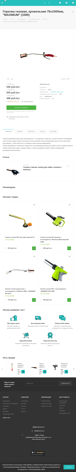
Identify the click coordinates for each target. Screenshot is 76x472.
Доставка (53, 131)
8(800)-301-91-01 (38, 427)
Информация (46, 397)
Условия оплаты (45, 401)
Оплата (42, 131)
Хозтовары (6, 406)
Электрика (6, 411)
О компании (24, 401)
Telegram (38, 446)
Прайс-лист (6, 417)
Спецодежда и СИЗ (8, 414)
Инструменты (6, 401)
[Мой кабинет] (53, 3)
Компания (25, 397)
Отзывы (23, 406)
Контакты (23, 403)
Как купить (31, 131)
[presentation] (2, 369)
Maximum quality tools (57, 92)
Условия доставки (46, 403)
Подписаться (65, 383)
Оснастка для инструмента (10, 403)
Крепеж (5, 408)
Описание (8, 131)
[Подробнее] (68, 166)
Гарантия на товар (46, 406)
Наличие (19, 131)
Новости (23, 411)
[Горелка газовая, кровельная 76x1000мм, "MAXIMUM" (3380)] (38, 53)
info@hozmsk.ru (39, 431)
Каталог (6, 397)
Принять (69, 467)
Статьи (23, 408)
